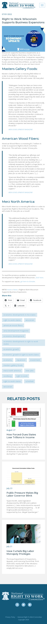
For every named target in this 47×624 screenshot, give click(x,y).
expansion (21, 360)
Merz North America (12, 370)
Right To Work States (12, 320)
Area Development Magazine (16, 330)
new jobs (30, 370)
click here (39, 277)
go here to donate (27, 281)
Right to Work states (12, 381)
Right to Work (22, 376)
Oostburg (7, 376)
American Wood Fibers (13, 325)
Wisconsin (30, 320)
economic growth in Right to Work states (21, 354)
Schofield (29, 381)
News (15, 289)
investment (35, 360)
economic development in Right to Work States (21, 342)
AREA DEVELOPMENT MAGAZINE (20, 129)
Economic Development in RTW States (20, 315)
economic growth (11, 349)
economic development (14, 336)
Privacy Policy (10, 617)
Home (9, 289)
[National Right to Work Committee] (19, 5)
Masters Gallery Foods (13, 365)
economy (8, 360)
